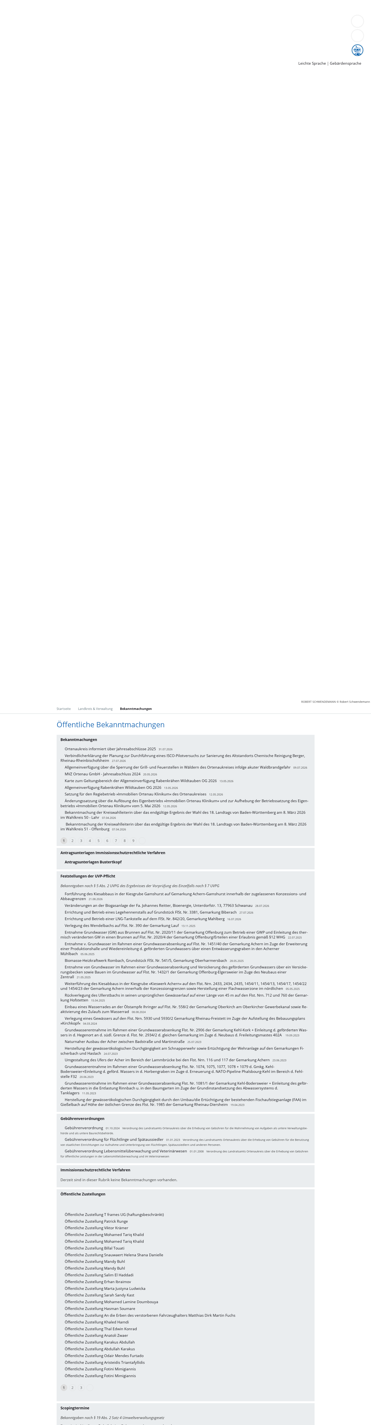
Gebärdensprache (345, 63)
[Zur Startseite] (41, 104)
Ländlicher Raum (155, 22)
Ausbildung (76, 47)
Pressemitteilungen (27, 57)
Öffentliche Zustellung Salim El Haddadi (99, 1274)
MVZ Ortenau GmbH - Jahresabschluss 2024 (102, 774)
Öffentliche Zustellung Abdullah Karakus (100, 1348)
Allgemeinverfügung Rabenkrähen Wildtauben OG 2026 (113, 787)
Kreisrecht (71, 37)
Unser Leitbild (164, 47)
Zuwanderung (127, 22)
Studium (94, 47)
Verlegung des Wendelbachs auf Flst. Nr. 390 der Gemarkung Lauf (122, 925)
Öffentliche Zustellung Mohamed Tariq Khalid (104, 1234)
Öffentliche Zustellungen (66, 57)
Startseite (64, 709)
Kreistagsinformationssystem (36, 37)
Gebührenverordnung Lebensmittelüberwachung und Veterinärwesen (126, 1151)
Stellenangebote (25, 47)
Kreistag (7, 32)
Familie (92, 7)
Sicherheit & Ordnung (159, 7)
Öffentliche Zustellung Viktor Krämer (96, 1227)
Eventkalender (52, 47)
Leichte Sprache (312, 63)
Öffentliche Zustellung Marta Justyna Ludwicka (105, 1288)
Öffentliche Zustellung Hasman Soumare (100, 1308)
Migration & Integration (119, 7)
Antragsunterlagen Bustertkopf (93, 862)
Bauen (16, 7)
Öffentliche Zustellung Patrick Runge (96, 1221)
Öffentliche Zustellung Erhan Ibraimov (98, 1281)
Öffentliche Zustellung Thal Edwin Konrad (101, 1328)
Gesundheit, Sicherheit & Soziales (71, 22)
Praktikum (111, 47)
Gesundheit (208, 7)
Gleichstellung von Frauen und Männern (283, 22)
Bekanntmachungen (229, 22)
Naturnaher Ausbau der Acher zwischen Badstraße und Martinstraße (125, 1041)
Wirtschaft (188, 7)
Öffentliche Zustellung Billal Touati (94, 1248)
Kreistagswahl (93, 37)
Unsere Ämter (12, 12)
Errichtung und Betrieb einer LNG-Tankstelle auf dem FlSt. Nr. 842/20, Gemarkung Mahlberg (145, 918)
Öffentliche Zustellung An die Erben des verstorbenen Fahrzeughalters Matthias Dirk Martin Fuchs (150, 1315)
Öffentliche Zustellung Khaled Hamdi (97, 1322)
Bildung (107, 22)
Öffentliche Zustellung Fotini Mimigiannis (100, 1369)
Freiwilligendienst (136, 47)
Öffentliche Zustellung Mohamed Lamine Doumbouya (111, 1301)
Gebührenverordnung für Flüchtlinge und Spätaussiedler (114, 1139)
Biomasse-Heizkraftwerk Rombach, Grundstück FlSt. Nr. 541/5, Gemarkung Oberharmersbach (146, 960)
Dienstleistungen (14, 2)
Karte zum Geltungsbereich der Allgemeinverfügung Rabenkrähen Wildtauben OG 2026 (141, 780)
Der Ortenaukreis (26, 22)
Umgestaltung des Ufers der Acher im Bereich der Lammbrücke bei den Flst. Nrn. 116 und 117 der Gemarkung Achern (167, 1059)
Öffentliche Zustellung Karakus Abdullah (100, 1342)
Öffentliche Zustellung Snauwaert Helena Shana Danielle (114, 1254)
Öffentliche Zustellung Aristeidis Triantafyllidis (105, 1362)
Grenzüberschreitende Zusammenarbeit (46, 27)
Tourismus (202, 22)
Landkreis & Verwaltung (20, 17)
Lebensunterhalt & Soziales (46, 7)
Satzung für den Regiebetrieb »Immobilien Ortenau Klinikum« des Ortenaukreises (135, 794)
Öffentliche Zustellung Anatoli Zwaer (96, 1335)
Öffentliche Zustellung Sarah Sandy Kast (99, 1295)
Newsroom (9, 52)
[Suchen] (357, 36)
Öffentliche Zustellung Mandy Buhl (95, 1261)
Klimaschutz (181, 22)
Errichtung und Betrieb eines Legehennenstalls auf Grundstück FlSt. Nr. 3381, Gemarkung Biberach (151, 912)
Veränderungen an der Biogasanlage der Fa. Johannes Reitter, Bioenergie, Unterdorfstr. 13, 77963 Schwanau (159, 905)
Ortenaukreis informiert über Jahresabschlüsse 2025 (110, 748)
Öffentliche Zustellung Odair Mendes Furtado (104, 1355)
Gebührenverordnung (84, 1127)
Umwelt (226, 7)
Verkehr (78, 7)
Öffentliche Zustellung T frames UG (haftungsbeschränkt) (114, 1214)
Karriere (7, 42)
